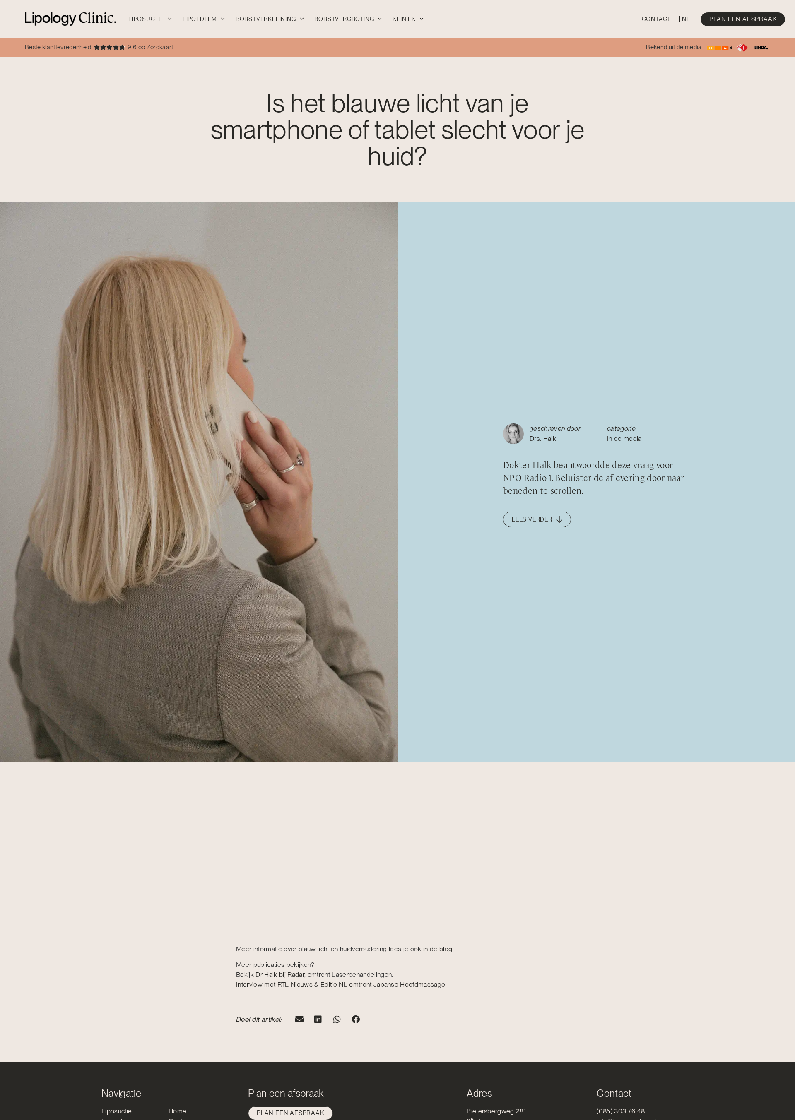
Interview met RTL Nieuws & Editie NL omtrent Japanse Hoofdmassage (340, 984)
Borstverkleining (266, 19)
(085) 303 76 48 (621, 1111)
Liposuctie (146, 19)
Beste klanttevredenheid (58, 47)
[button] (299, 1019)
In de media (624, 438)
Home (177, 1111)
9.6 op (150, 47)
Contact (656, 19)
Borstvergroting (344, 19)
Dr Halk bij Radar (279, 974)
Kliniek (404, 19)
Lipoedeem (200, 19)
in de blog (437, 949)
